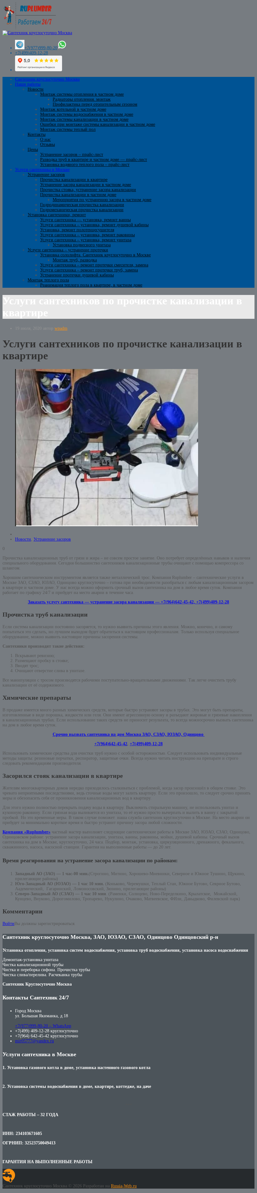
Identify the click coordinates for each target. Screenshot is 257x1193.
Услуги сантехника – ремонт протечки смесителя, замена (94, 265)
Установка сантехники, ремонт (57, 214)
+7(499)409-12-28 (31, 53)
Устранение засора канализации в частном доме (85, 184)
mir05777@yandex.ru (34, 1041)
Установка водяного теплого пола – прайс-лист (84, 164)
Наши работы (27, 84)
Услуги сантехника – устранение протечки (68, 250)
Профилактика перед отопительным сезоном (95, 104)
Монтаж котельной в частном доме (73, 109)
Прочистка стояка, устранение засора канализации (88, 189)
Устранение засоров (46, 174)
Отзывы (47, 144)
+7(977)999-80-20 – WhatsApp (43, 1026)
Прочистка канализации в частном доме (78, 194)
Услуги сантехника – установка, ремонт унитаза (85, 240)
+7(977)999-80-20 (40, 47)
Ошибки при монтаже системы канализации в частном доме (97, 124)
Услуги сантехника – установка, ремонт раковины (87, 235)
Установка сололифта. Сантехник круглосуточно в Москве (95, 255)
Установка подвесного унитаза (82, 245)
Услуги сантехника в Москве (42, 169)
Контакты (36, 134)
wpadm (61, 328)
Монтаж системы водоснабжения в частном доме (86, 114)
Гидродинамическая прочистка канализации (82, 204)
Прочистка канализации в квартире (74, 179)
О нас (45, 139)
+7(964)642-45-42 (110, 743)
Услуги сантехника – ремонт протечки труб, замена (89, 270)
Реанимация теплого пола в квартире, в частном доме (91, 285)
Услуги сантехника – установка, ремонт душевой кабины (94, 224)
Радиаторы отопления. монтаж (82, 99)
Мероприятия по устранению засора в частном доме (102, 199)
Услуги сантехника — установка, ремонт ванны (85, 219)
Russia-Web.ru (124, 1186)
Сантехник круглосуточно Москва (47, 79)
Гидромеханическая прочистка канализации (81, 209)
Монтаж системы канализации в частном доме (84, 119)
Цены (33, 149)
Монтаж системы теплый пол (68, 129)
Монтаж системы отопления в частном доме (82, 94)
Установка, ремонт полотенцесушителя (77, 229)
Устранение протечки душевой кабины (77, 275)
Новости (36, 89)
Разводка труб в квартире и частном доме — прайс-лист (93, 159)
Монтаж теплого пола (48, 280)
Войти (8, 923)
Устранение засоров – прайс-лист (71, 154)
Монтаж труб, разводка (75, 260)
